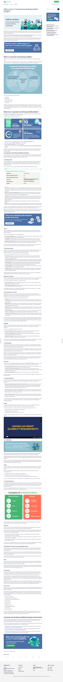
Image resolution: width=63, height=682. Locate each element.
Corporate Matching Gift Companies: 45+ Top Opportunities (52, 35)
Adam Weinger (13, 651)
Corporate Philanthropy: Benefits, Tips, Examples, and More (52, 28)
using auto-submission (11, 242)
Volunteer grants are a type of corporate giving (14, 251)
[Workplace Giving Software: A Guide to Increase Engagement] (0, 341)
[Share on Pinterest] (26, 657)
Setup (19, 668)
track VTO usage (22, 310)
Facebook (51, 670)
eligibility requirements (18, 414)
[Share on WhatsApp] (20, 657)
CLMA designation (17, 245)
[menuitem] (55, 4)
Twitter (50, 668)
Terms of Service (44, 676)
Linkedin (50, 667)
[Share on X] (13, 657)
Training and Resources (55, 4)
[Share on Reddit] (39, 657)
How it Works (20, 667)
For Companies (6, 12)
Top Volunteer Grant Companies (9, 673)
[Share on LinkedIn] (32, 657)
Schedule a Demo (21, 671)
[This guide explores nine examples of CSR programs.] (23, 22)
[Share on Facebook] (7, 657)
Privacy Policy (48, 676)
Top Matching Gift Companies (8, 672)
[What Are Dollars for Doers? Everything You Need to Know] (62, 341)
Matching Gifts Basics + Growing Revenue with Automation (51, 30)
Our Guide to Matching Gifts (8, 670)
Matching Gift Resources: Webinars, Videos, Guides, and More (38, 668)
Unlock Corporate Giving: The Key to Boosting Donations (52, 26)
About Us (5, 667)
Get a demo (56, 1)
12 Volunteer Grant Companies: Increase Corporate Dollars (51, 33)
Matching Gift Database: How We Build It (9, 669)
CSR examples (13, 154)
